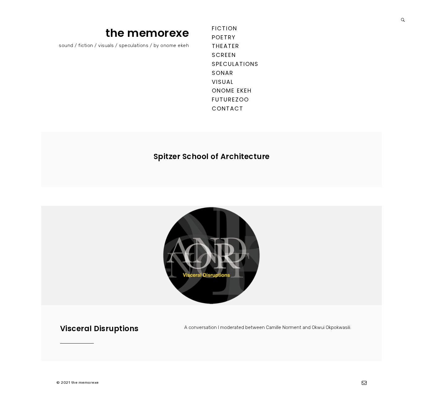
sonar (222, 73)
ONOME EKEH (232, 90)
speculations (235, 64)
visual (222, 82)
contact (227, 108)
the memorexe (147, 33)
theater (225, 46)
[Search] (403, 20)
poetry (224, 37)
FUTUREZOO (230, 99)
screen (224, 55)
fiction (224, 28)
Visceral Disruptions (99, 328)
